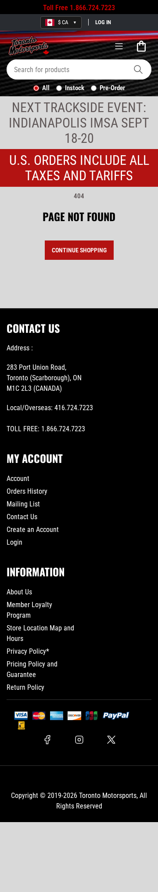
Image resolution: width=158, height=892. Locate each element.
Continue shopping (79, 250)
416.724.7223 (73, 408)
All (46, 88)
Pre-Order (112, 88)
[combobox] (79, 69)
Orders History (27, 491)
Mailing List (23, 504)
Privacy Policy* (28, 651)
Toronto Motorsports (107, 795)
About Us (19, 592)
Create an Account (33, 529)
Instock (74, 88)
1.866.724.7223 (92, 8)
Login (14, 542)
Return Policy (25, 687)
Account (18, 478)
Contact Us (22, 517)
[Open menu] (119, 46)
